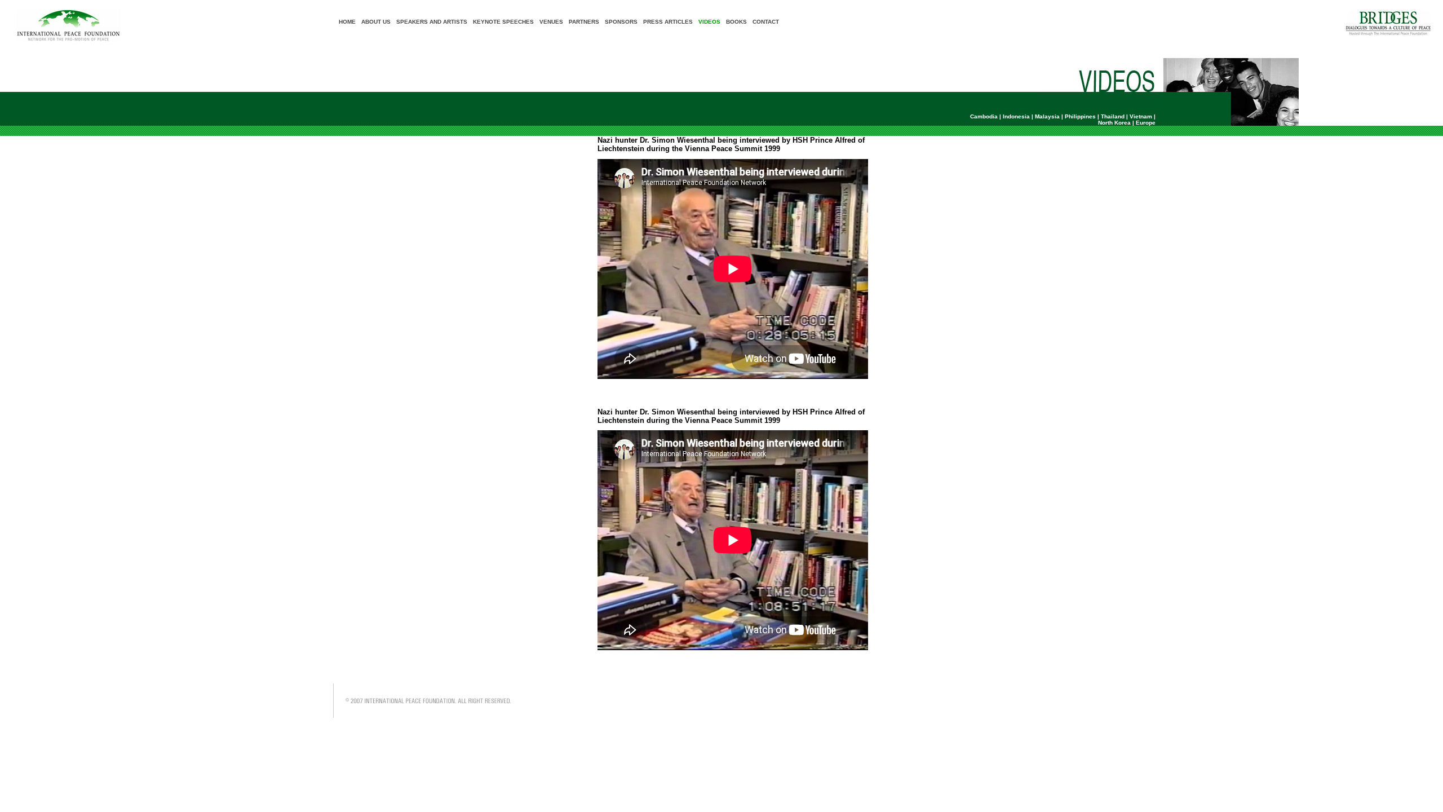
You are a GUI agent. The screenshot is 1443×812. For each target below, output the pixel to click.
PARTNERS (584, 22)
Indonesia (1016, 116)
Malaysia (1047, 116)
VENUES (551, 22)
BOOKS (736, 22)
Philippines (1080, 116)
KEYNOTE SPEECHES (503, 22)
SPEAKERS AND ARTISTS (431, 22)
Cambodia (984, 116)
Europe (1146, 123)
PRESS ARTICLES (668, 22)
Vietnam (1141, 116)
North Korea (1114, 123)
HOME (347, 22)
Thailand (1113, 116)
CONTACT (766, 22)
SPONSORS (621, 22)
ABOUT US (376, 22)
